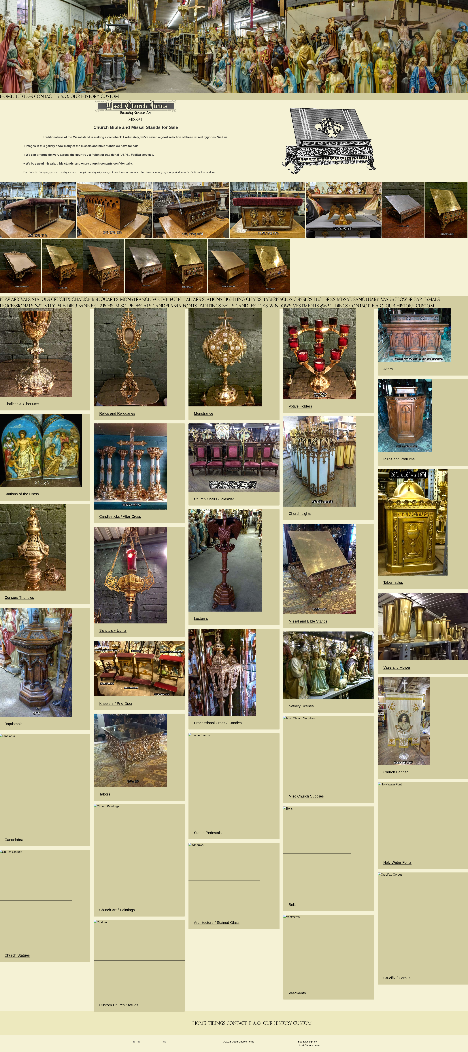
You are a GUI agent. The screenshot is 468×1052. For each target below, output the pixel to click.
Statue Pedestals (208, 833)
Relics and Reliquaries (117, 413)
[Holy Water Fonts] (190, 305)
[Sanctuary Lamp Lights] (366, 299)
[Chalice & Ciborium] (81, 299)
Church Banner (395, 772)
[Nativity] (45, 305)
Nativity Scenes (301, 706)
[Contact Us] (360, 305)
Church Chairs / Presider (214, 499)
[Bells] (228, 305)
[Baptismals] (427, 299)
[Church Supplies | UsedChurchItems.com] (121, 305)
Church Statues (17, 955)
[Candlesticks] (252, 305)
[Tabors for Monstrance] (105, 305)
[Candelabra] (167, 305)
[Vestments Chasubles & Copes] (306, 305)
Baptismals (13, 724)
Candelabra (14, 840)
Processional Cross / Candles (218, 723)
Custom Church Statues (118, 1005)
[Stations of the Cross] (212, 299)
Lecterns (201, 619)
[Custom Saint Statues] (110, 96)
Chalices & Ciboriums (22, 404)
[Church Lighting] (234, 299)
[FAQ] (63, 96)
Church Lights (300, 514)
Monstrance (203, 413)
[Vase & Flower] (397, 299)
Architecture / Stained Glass (216, 923)
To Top (136, 1041)
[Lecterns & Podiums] (325, 299)
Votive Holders (300, 406)
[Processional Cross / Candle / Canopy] (17, 305)
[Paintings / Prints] (210, 305)
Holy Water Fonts (397, 862)
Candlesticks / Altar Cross (120, 516)
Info (164, 1041)
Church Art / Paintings (117, 910)
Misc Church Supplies (306, 796)
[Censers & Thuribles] (303, 299)
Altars (388, 369)
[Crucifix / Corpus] (61, 299)
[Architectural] (280, 305)
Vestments (297, 993)
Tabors (104, 794)
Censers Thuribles (19, 597)
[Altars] (193, 299)
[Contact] (44, 96)
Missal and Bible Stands (308, 621)
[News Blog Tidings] (24, 96)
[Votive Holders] (160, 299)
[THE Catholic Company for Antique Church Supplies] (7, 96)
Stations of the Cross (22, 494)
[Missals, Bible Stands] (345, 299)
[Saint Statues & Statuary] (41, 299)
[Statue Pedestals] (140, 305)
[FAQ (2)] (378, 305)
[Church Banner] (87, 305)
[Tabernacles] (278, 299)
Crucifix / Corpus (396, 978)
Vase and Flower (396, 667)
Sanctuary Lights (113, 630)
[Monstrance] (135, 299)
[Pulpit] (177, 299)
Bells (292, 905)
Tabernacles (393, 582)
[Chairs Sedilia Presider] (254, 299)
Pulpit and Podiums (399, 459)
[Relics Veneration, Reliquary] (105, 299)
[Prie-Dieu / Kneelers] (67, 305)
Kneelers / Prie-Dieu (115, 704)
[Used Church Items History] (85, 96)
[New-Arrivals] (15, 299)
